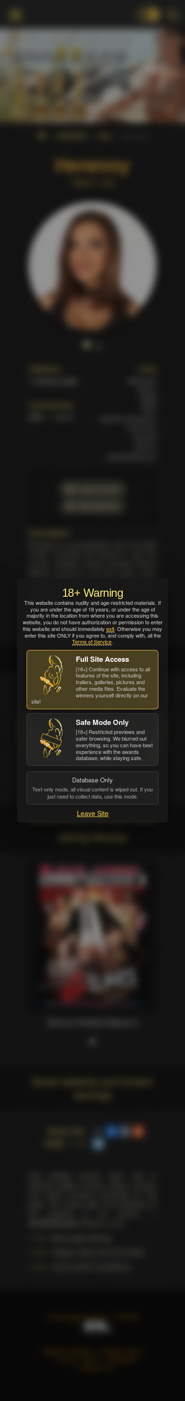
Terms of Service (91, 641)
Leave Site (93, 813)
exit (110, 628)
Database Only (92, 787)
